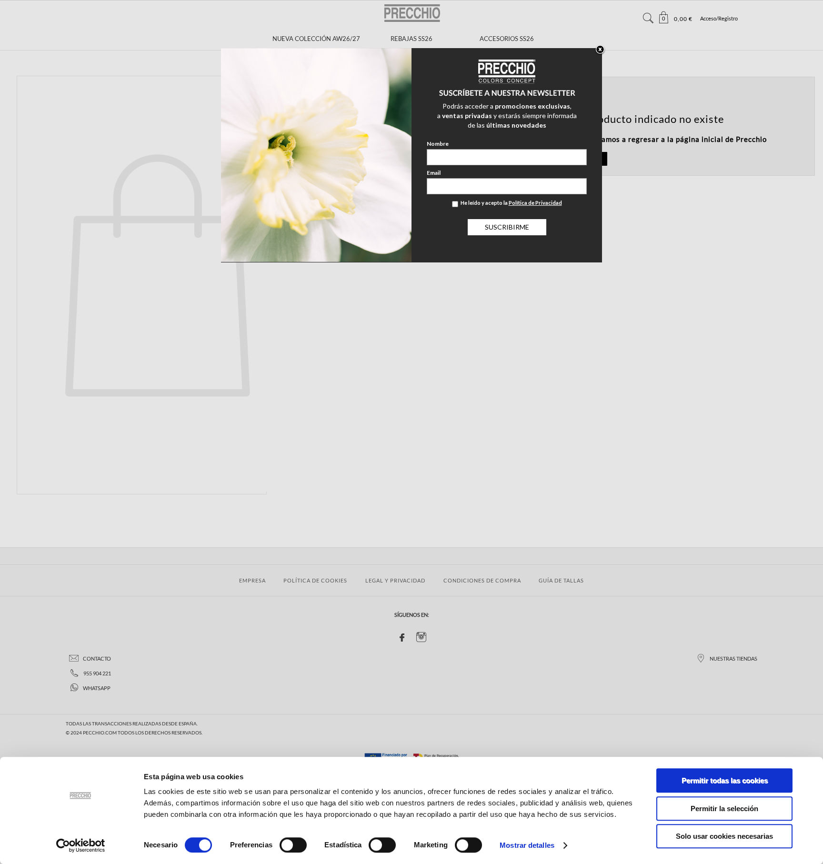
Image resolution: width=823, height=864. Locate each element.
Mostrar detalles (527, 845)
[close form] (600, 50)
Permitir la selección (724, 808)
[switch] (293, 845)
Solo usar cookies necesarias (724, 836)
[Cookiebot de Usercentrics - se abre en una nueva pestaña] (80, 845)
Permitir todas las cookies (725, 780)
